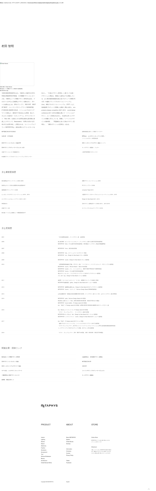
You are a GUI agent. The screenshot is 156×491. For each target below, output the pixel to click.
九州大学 (4, 136)
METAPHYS (49, 406)
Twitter (68, 460)
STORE (94, 424)
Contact (68, 453)
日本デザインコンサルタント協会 (10, 143)
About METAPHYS (71, 437)
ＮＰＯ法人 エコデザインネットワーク (12, 370)
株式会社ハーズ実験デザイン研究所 (8, 88)
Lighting (43, 439)
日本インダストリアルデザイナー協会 (11, 366)
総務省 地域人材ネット (8, 379)
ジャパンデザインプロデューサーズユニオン (93, 370)
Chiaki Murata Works (46, 462)
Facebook (68, 462)
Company (68, 451)
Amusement (44, 452)
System (68, 439)
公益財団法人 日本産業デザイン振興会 (92, 357)
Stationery (43, 446)
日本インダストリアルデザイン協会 (91, 143)
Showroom (94, 447)
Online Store (94, 437)
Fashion (43, 448)
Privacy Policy (69, 455)
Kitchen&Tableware (46, 456)
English (68, 481)
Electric (43, 441)
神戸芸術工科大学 (6, 131)
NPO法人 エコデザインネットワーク (92, 136)
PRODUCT (46, 424)
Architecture (44, 460)
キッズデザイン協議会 (87, 375)
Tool (42, 454)
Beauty (43, 458)
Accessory (43, 450)
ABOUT (69, 424)
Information (69, 449)
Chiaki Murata (69, 441)
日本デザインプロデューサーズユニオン (12, 147)
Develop (68, 443)
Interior (43, 437)
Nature (43, 443)
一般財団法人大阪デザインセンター (11, 375)
